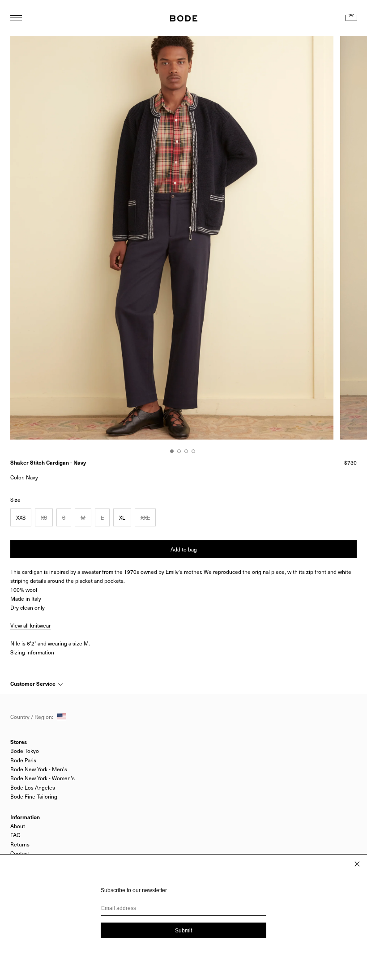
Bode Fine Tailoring (33, 796)
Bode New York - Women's (42, 778)
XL (122, 517)
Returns (20, 844)
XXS (21, 517)
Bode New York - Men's (38, 769)
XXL (145, 517)
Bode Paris (23, 760)
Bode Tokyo (24, 751)
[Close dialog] (357, 864)
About (17, 826)
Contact (19, 853)
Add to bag (184, 549)
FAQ (15, 835)
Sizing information (32, 652)
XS (44, 517)
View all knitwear (30, 625)
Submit (183, 930)
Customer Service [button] (33, 683)
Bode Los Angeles (32, 787)
